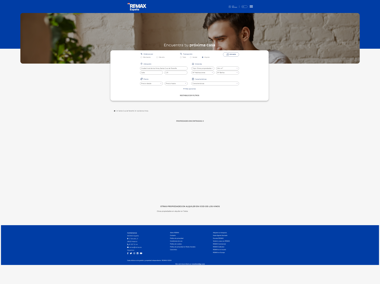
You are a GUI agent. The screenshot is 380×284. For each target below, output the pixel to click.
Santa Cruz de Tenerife (126, 111)
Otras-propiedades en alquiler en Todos (172, 211)
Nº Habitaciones (199, 73)
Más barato (147, 57)
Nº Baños (221, 73)
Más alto (162, 57)
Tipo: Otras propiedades (202, 68)
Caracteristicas (198, 83)
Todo (184, 57)
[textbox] (164, 68)
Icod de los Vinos (142, 111)
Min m (220, 68)
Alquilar (207, 57)
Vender (194, 57)
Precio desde (146, 83)
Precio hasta (171, 83)
